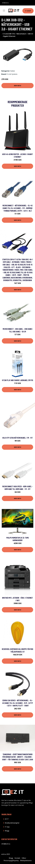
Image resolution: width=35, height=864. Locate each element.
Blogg (7, 831)
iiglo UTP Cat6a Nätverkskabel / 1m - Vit (17, 438)
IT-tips (7, 827)
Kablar (12, 71)
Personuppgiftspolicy (11, 860)
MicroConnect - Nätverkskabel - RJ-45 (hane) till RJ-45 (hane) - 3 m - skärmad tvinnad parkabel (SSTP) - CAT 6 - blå (17, 208)
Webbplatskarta (25, 860)
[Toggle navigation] (3, 10)
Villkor (24, 858)
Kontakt (17, 858)
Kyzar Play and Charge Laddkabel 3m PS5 (17, 380)
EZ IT (7, 819)
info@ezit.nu (5, 3)
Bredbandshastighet (12, 823)
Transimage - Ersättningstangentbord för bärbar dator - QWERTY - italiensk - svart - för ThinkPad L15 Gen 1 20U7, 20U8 (17, 757)
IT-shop (28, 11)
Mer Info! (17, 85)
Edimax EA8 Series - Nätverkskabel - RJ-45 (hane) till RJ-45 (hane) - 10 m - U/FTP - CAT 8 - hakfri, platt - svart (17, 703)
